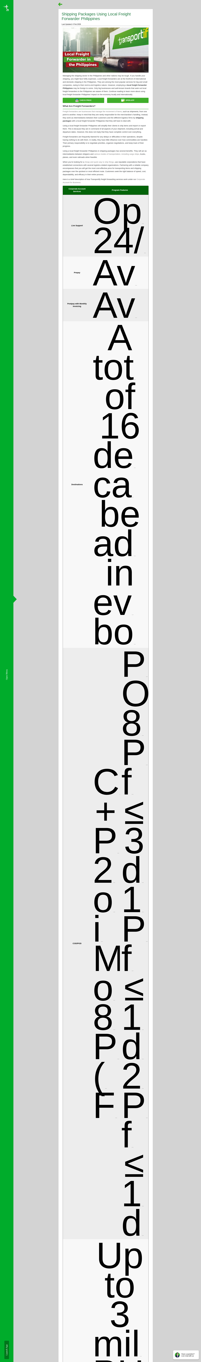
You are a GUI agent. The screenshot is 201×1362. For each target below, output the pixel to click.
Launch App (6, 1349)
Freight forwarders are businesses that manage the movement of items (92, 111)
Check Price (85, 100)
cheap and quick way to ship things (99, 162)
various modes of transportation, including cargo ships (116, 154)
